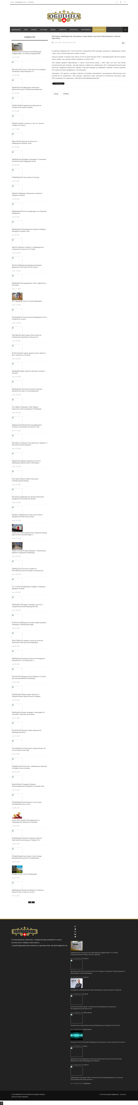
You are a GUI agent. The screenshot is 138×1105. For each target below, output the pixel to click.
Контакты (31, 2)
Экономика (86, 30)
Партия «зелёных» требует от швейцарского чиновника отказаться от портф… (28, 248)
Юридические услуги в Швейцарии (24, 874)
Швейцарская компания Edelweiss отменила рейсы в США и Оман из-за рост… (28, 891)
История (43, 30)
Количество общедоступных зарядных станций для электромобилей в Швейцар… (29, 677)
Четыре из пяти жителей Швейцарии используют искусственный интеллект (98, 1042)
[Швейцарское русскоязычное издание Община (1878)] (64, 16)
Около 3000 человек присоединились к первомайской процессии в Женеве (26, 821)
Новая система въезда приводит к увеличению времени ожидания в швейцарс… (29, 552)
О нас (12, 2)
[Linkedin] (75, 934)
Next (33, 902)
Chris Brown (87, 78)
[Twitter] (120, 2)
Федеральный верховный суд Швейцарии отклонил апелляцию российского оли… (27, 426)
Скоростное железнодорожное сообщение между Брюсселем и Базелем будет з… (29, 534)
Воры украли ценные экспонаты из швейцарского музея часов (24, 142)
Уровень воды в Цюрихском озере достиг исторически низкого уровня (27, 106)
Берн (26, 30)
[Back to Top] (1, 1103)
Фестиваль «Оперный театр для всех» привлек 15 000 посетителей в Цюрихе (29, 444)
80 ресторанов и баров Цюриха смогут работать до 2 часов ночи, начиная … (29, 354)
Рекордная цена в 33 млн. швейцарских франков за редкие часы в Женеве (29, 767)
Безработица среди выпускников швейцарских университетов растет (95, 1025)
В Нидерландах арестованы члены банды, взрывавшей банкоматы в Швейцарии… (27, 857)
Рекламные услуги (21, 2)
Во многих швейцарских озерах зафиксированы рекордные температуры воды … (29, 623)
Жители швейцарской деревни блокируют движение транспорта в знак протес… (27, 266)
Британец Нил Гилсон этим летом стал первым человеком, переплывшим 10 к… (29, 70)
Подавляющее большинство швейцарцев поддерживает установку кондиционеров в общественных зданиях (94, 953)
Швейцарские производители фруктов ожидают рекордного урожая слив (29, 230)
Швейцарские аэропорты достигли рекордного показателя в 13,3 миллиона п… (28, 659)
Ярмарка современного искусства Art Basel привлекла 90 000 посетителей (27, 516)
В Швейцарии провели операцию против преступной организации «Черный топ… (27, 839)
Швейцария (16, 30)
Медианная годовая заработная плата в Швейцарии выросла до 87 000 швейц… (26, 462)
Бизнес (34, 30)
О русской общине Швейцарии (109, 1094)
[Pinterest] (75, 937)
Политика (74, 30)
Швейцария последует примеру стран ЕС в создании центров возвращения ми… (27, 605)
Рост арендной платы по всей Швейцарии (27, 301)
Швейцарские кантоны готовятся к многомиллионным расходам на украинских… (28, 570)
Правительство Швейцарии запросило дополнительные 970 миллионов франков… (27, 88)
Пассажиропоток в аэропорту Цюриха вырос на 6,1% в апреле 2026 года (29, 749)
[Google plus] (125, 2)
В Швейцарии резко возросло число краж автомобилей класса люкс (26, 803)
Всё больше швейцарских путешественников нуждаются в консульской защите (28, 498)
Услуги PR (123, 1094)
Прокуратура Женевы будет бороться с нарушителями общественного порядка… (27, 695)
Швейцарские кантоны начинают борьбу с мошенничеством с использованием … (27, 390)
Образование (99, 30)
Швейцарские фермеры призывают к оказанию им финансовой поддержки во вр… (29, 160)
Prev (29, 902)
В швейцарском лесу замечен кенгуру (25, 177)
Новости (62, 30)
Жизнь (53, 30)
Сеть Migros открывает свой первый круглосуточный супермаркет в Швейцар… (27, 408)
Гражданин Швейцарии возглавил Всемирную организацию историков (96, 990)
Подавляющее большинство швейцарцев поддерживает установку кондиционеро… (27, 52)
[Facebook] (116, 2)
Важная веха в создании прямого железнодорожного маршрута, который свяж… (28, 785)
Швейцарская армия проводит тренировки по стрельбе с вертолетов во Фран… (28, 713)
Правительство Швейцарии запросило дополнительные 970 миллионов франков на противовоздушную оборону (96, 1060)
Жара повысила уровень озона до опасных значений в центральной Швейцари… (27, 641)
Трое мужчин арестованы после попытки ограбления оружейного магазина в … (26, 336)
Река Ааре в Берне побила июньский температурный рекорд (25, 480)
